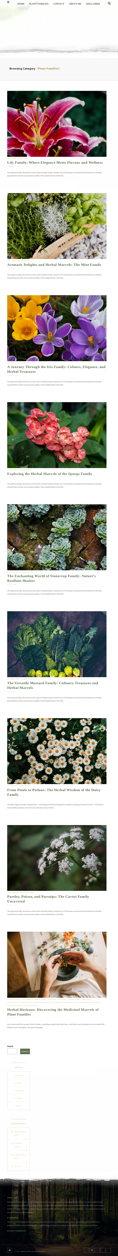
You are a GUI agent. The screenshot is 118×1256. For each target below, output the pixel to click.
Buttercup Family (14, 999)
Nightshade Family (41, 1002)
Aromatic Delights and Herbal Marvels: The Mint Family (54, 265)
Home (20, 3)
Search (10, 1046)
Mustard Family (13, 679)
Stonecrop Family (28, 572)
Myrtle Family (27, 1002)
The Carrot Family (28, 892)
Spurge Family (26, 469)
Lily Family (11, 158)
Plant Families (38, 3)
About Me (75, 3)
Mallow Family (74, 999)
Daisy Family (12, 786)
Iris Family (11, 363)
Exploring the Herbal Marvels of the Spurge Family (49, 474)
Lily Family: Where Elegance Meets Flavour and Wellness (55, 162)
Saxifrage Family (81, 1002)
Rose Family (68, 1002)
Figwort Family (40, 999)
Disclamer (93, 3)
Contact (58, 3)
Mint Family (12, 260)
